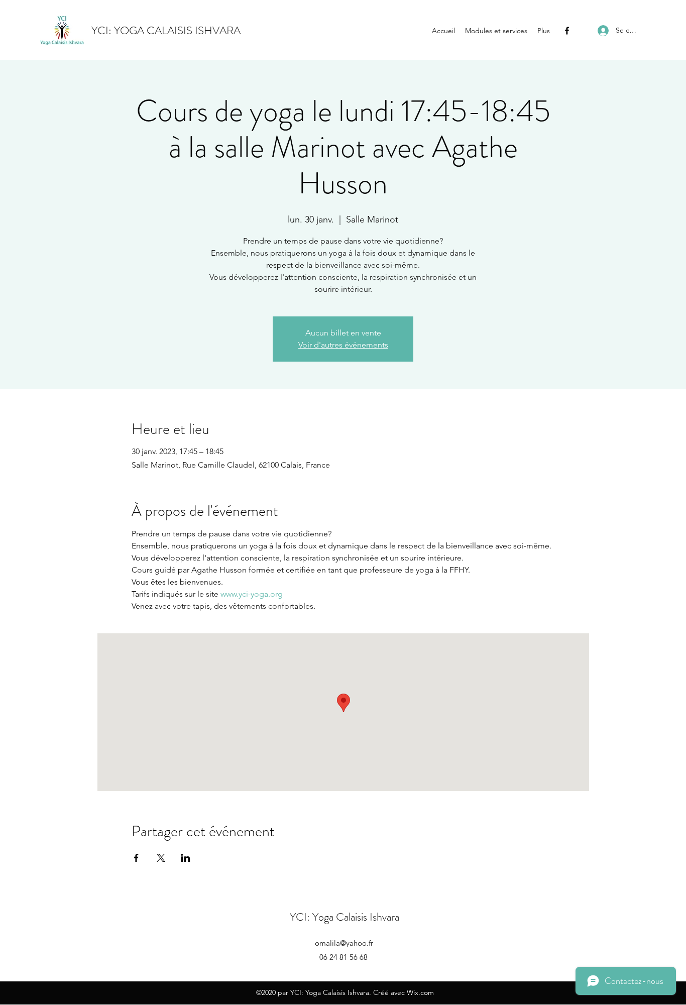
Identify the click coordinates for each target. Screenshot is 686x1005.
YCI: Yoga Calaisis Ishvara (344, 917)
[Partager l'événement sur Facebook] (136, 858)
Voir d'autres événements (343, 345)
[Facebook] (567, 31)
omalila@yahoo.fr (344, 943)
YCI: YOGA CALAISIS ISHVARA (166, 30)
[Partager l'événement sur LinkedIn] (185, 858)
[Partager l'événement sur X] (161, 858)
